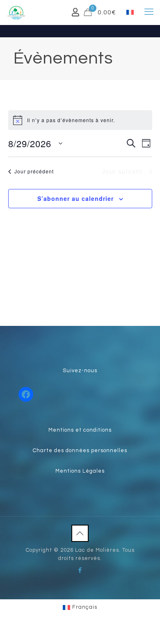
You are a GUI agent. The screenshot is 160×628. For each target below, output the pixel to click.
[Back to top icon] (80, 533)
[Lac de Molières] (16, 12)
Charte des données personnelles (80, 450)
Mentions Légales (80, 471)
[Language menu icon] (130, 12)
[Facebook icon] (80, 570)
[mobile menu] (149, 12)
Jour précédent (34, 171)
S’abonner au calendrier (75, 198)
